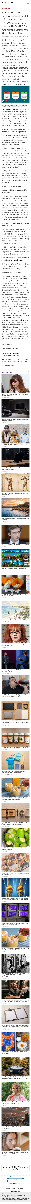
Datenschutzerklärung (14, 1183)
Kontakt (15, 1181)
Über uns (22, 1186)
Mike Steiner (20, 1188)
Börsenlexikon (16, 1166)
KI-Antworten (5, 8)
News (9, 1181)
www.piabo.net (7, 341)
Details (6, 1201)
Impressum (21, 1181)
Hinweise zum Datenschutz (11, 1186)
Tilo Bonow (17, 158)
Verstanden (11, 1201)
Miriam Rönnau (15, 201)
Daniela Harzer (23, 320)
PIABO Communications (10, 109)
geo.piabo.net (18, 260)
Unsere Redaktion (10, 1188)
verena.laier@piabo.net (13, 353)
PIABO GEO (16, 116)
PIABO (9, 8)
